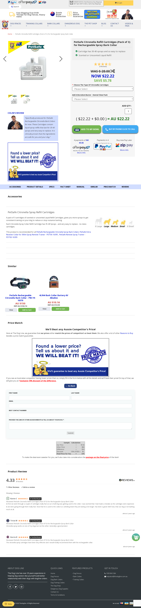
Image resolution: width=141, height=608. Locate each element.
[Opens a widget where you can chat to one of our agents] (8, 604)
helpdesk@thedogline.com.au (116, 576)
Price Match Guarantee (78, 14)
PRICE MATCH (110, 187)
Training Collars (34, 23)
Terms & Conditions (58, 595)
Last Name (75, 393)
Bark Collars (53, 23)
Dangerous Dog (72, 23)
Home (10, 34)
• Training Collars (78, 579)
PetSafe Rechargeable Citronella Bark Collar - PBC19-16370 (20, 298)
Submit (70, 433)
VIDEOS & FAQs (129, 24)
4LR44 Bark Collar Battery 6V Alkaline (53, 296)
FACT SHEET (65, 187)
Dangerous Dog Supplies (59, 589)
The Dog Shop (56, 586)
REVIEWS (125, 187)
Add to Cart (27, 310)
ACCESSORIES (15, 187)
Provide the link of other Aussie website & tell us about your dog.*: (36, 420)
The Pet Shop (90, 23)
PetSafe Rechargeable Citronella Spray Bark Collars (57, 232)
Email (11, 401)
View (11, 310)
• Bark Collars (77, 576)
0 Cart (119, 3)
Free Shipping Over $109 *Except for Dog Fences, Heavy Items (30, 15)
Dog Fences (15, 23)
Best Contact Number (17, 410)
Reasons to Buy (126, 333)
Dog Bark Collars (56, 579)
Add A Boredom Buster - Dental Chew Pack (90, 95)
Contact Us (114, 24)
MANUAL (80, 187)
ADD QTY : (127, 106)
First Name (13, 393)
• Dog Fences (77, 573)
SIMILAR (94, 187)
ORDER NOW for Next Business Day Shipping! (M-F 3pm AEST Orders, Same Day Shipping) (88, 3)
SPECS (51, 187)
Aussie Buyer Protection (61, 14)
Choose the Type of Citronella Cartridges (90, 85)
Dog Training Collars (58, 583)
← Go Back (70, 386)
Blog (103, 23)
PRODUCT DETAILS (35, 187)
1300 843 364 (111, 573)
